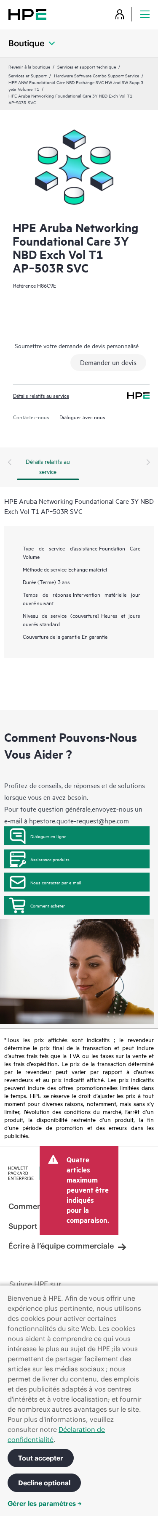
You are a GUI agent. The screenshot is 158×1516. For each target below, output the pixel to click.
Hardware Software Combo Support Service (96, 75)
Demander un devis (108, 362)
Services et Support (27, 75)
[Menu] (145, 14)
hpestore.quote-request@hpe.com (79, 820)
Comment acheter (47, 905)
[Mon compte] (120, 14)
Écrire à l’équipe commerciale (61, 1246)
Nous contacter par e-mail (55, 882)
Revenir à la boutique (29, 66)
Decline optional (44, 1483)
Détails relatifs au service (41, 395)
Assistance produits (50, 859)
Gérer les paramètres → (45, 1503)
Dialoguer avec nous (82, 417)
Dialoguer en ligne (48, 836)
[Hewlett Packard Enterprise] (27, 14)
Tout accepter (40, 1458)
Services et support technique (86, 66)
